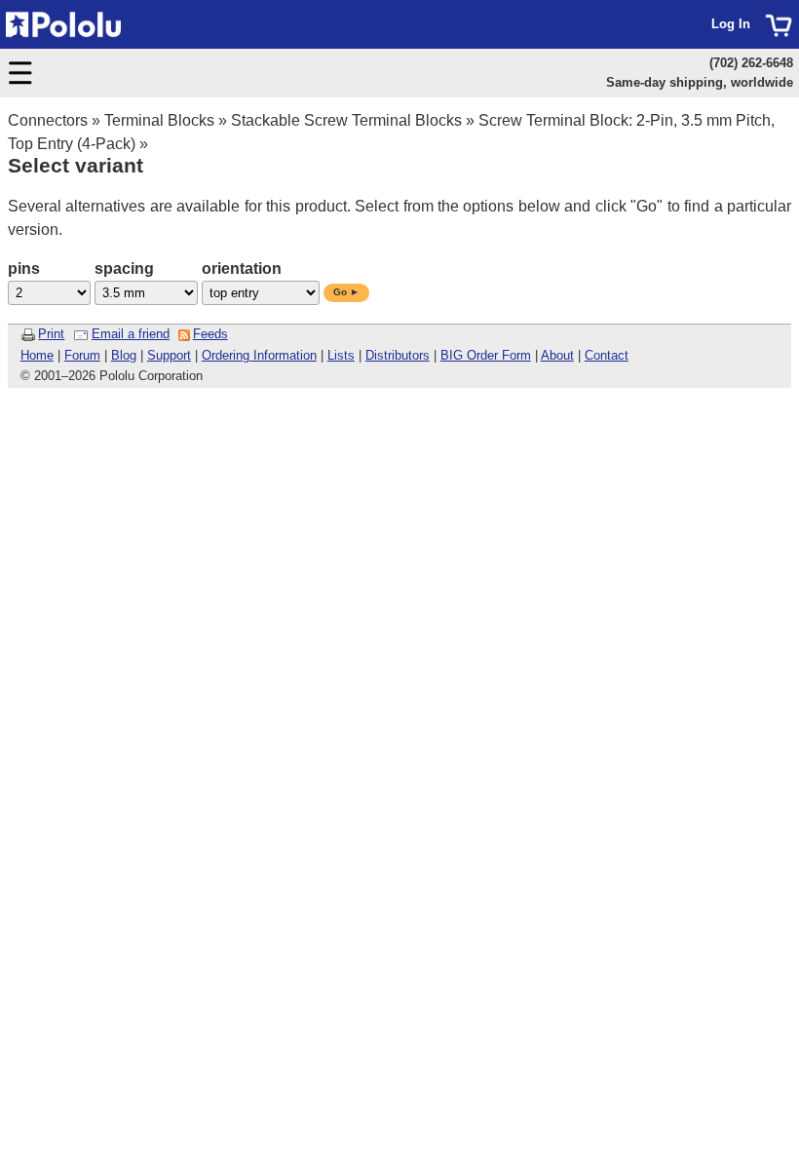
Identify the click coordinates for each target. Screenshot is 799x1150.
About (557, 355)
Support (169, 355)
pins (24, 268)
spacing (124, 268)
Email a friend (131, 333)
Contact (606, 355)
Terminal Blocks (159, 120)
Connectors (48, 120)
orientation (242, 268)
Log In (730, 24)
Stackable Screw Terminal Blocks (346, 120)
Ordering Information (259, 355)
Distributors (397, 355)
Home (37, 355)
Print (51, 333)
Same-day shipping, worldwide (699, 82)
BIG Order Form (485, 355)
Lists (341, 355)
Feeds (210, 333)
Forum (82, 355)
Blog (123, 355)
